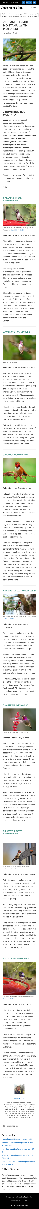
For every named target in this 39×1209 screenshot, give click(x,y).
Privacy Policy (15, 1201)
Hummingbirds (12, 1126)
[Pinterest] (30, 2)
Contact (25, 1201)
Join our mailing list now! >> (11, 2)
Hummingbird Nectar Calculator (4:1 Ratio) (19, 1139)
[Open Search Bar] (27, 7)
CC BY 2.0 (13, 619)
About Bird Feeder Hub (24, 1197)
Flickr (12, 230)
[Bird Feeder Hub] (12, 7)
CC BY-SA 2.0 (19, 230)
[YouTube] (34, 2)
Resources (10, 1197)
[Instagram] (27, 2)
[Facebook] (23, 2)
